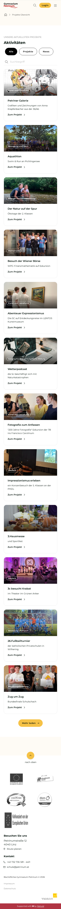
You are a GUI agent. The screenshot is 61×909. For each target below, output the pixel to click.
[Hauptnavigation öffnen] (55, 5)
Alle (11, 51)
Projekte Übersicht (21, 15)
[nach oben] (30, 755)
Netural (40, 906)
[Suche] (35, 5)
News (46, 51)
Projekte (28, 51)
